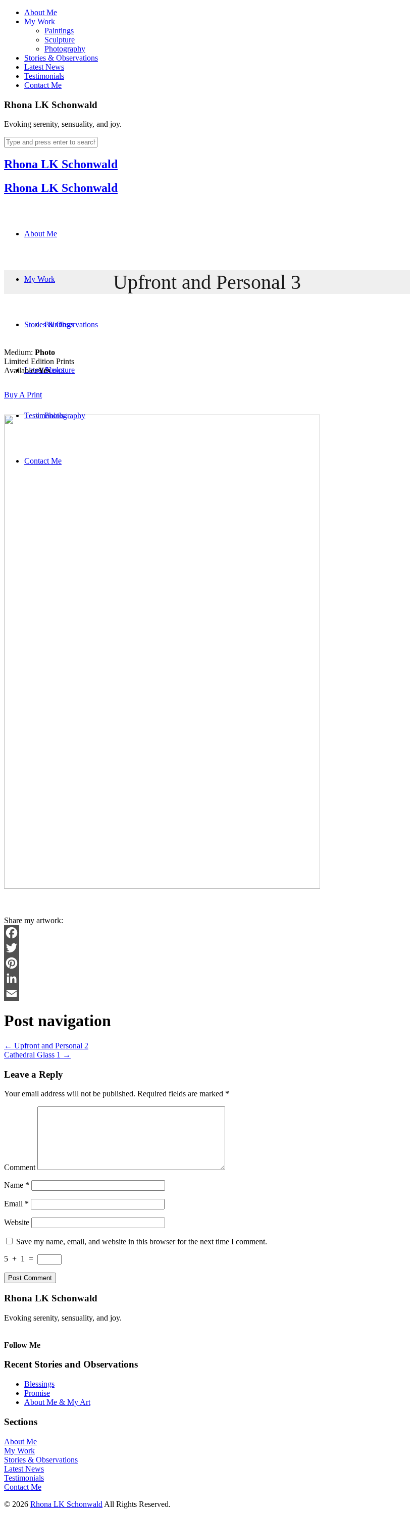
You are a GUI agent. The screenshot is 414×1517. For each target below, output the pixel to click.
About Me (40, 12)
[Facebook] (207, 932)
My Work (39, 21)
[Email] (207, 993)
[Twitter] (207, 947)
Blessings (39, 1384)
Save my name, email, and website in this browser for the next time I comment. (141, 1241)
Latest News (44, 67)
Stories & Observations (61, 58)
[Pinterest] (207, 963)
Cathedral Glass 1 (37, 1054)
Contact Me (43, 85)
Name (16, 1185)
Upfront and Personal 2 (46, 1045)
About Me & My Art (57, 1402)
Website (16, 1222)
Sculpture (59, 39)
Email (16, 1203)
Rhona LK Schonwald (61, 164)
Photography (64, 48)
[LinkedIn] (207, 978)
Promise (37, 1393)
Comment (19, 1167)
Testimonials (44, 76)
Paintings (59, 30)
